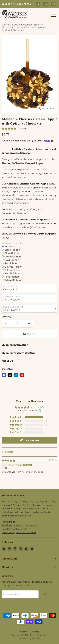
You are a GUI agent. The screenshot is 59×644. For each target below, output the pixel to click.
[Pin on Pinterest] (22, 375)
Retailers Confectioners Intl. (17, 529)
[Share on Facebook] (4, 375)
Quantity (6, 316)
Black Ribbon (12, 249)
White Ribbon (12, 280)
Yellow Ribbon (12, 270)
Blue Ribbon (11, 253)
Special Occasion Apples (26, 24)
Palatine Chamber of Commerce (19, 525)
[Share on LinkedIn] (16, 375)
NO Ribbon (10, 246)
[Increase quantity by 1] (29, 323)
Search (23, 631)
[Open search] (38, 4)
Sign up (47, 594)
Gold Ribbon (11, 259)
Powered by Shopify (29, 638)
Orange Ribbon (13, 266)
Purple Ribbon (12, 273)
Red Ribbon (11, 263)
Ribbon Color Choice (12, 243)
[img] (8, 460)
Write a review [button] (29, 440)
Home (5, 24)
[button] (9, 128)
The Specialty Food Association (19, 532)
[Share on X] (10, 375)
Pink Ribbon (11, 276)
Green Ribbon (12, 256)
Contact (35, 631)
